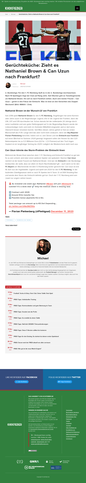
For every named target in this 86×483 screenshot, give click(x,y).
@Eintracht (66, 184)
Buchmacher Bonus (71, 414)
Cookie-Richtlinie (71, 436)
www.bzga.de (35, 439)
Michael (13, 14)
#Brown (49, 184)
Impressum (69, 438)
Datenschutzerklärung (72, 434)
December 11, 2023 (62, 211)
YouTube (68, 425)
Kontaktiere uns (70, 430)
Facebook (31, 377)
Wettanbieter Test (71, 417)
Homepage (69, 410)
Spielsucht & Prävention (73, 432)
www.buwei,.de (42, 442)
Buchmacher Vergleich (72, 412)
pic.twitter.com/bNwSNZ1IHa (22, 206)
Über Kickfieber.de (71, 427)
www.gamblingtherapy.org (39, 444)
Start (6, 14)
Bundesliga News (24, 220)
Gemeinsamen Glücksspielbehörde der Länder (41, 429)
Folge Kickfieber (65, 382)
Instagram (69, 423)
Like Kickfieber (22, 382)
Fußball (10, 220)
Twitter (76, 377)
